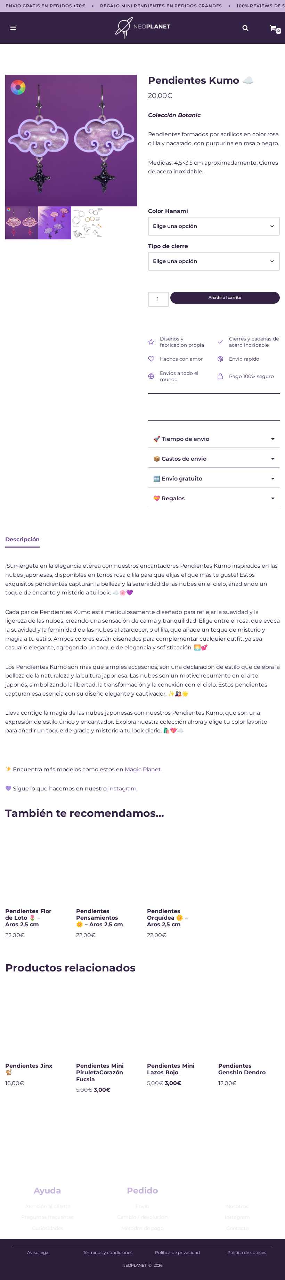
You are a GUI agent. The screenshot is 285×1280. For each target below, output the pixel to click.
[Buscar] (245, 28)
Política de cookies (246, 1252)
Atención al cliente (47, 1206)
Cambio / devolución (142, 1217)
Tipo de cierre (168, 246)
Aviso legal (38, 1252)
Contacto (237, 1228)
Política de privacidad (177, 1252)
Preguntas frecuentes (47, 1217)
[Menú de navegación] (13, 27)
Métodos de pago (142, 1228)
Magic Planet (143, 769)
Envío (142, 1206)
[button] (214, 438)
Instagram (122, 788)
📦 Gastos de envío (179, 459)
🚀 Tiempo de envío (181, 439)
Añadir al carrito (225, 297)
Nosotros (237, 1206)
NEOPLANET (134, 1265)
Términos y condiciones (107, 1252)
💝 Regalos (169, 498)
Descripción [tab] (22, 539)
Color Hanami (168, 211)
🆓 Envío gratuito (177, 478)
